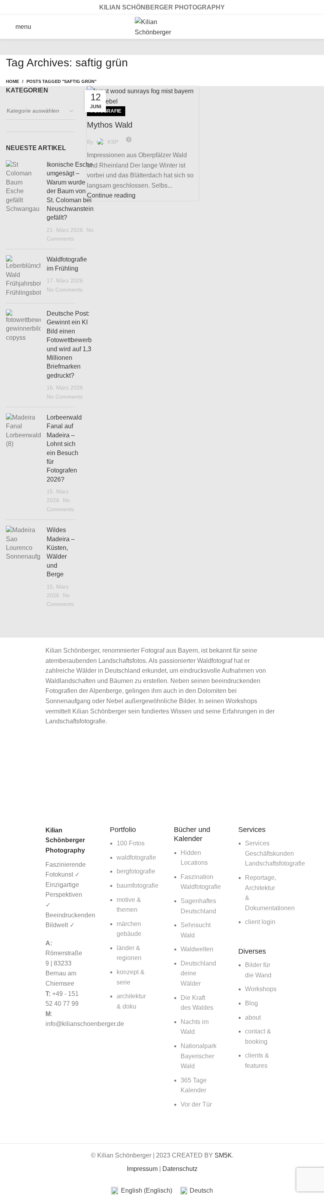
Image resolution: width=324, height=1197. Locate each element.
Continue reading (111, 195)
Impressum (142, 1168)
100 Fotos (131, 843)
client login (260, 921)
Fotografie (106, 111)
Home (12, 81)
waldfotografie (136, 857)
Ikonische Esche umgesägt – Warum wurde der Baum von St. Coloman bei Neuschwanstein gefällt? (70, 191)
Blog (251, 1003)
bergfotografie (136, 871)
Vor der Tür (196, 1104)
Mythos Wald (109, 124)
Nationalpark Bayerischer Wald (199, 1056)
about (253, 1017)
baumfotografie (137, 885)
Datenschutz (180, 1168)
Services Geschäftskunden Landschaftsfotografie (275, 853)
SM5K (223, 1155)
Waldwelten (197, 949)
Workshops (261, 989)
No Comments (65, 289)
